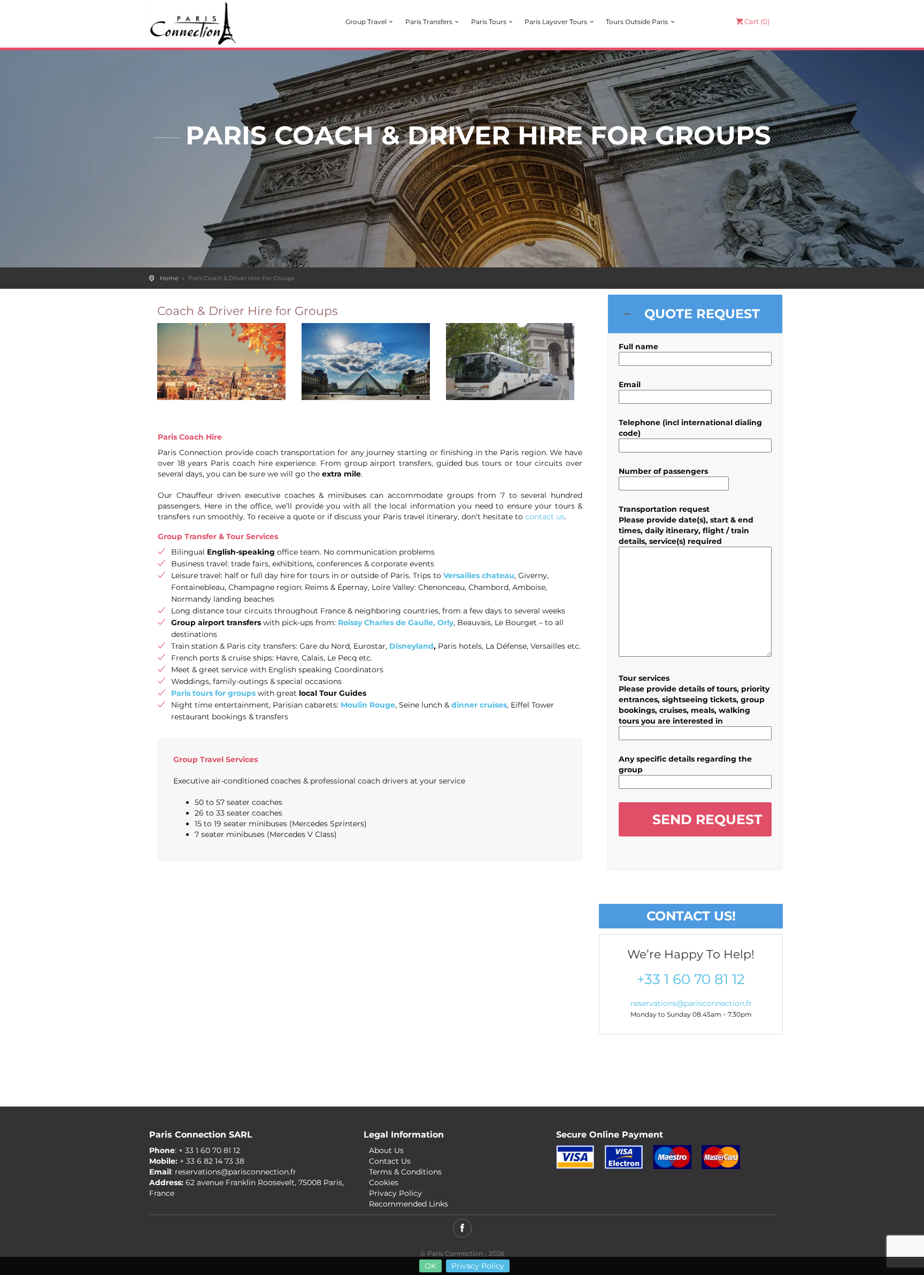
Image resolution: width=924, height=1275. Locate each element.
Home (169, 278)
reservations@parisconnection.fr (691, 1003)
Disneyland (411, 646)
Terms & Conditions (405, 1172)
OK (430, 1266)
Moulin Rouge (368, 705)
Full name (638, 346)
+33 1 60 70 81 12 (691, 979)
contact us (545, 516)
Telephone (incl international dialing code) (690, 428)
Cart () (756, 21)
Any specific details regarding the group (685, 764)
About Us (386, 1150)
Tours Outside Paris (637, 22)
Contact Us (390, 1161)
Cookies (383, 1182)
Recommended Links (408, 1204)
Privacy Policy (477, 1266)
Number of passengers (663, 471)
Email (630, 384)
